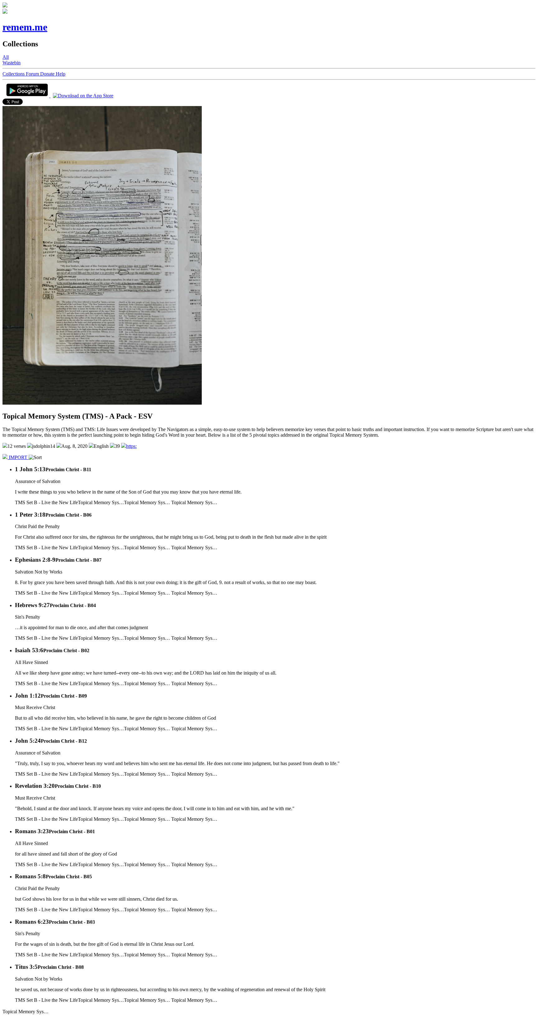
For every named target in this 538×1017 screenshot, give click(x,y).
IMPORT (18, 457)
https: (131, 446)
